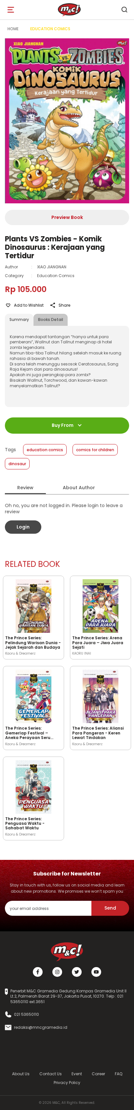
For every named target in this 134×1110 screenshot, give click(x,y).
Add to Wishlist (29, 305)
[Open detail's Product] (33, 605)
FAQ (118, 1074)
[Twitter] (77, 972)
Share (64, 305)
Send (110, 908)
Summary (19, 319)
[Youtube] (96, 972)
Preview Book (67, 217)
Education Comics (50, 29)
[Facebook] (38, 972)
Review (25, 487)
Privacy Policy (67, 1082)
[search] (124, 10)
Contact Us (50, 1074)
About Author (79, 487)
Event (77, 1074)
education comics (45, 450)
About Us (21, 1074)
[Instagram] (57, 972)
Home (13, 29)
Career (98, 1074)
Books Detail (50, 319)
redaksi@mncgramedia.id (40, 1027)
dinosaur (17, 463)
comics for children (95, 450)
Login (23, 527)
